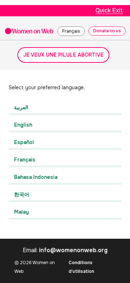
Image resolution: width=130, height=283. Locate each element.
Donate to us (107, 31)
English (23, 125)
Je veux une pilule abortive (63, 55)
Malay (21, 212)
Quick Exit (109, 10)
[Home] (29, 30)
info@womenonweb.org (73, 250)
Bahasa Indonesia (35, 177)
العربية (21, 107)
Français (71, 31)
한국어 (21, 194)
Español (24, 142)
